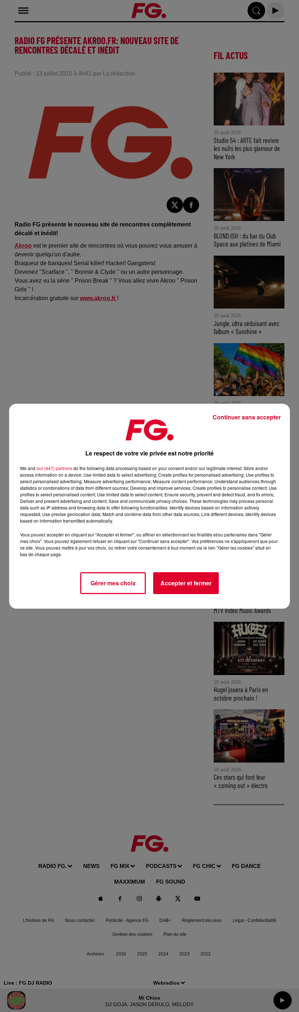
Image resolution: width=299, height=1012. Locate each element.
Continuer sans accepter (247, 417)
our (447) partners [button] (54, 468)
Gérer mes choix (113, 583)
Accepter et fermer (185, 583)
